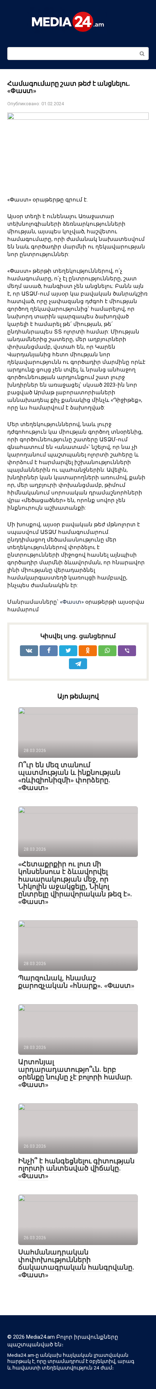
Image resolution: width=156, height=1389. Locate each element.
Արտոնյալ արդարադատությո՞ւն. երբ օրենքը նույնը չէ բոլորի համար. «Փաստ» (75, 1073)
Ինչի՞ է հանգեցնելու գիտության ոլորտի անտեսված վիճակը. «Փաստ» (76, 1168)
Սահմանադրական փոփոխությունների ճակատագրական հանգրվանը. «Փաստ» (76, 1263)
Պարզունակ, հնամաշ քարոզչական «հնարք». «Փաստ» (76, 982)
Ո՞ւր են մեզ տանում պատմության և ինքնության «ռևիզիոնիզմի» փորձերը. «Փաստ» (69, 776)
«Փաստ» (72, 602)
